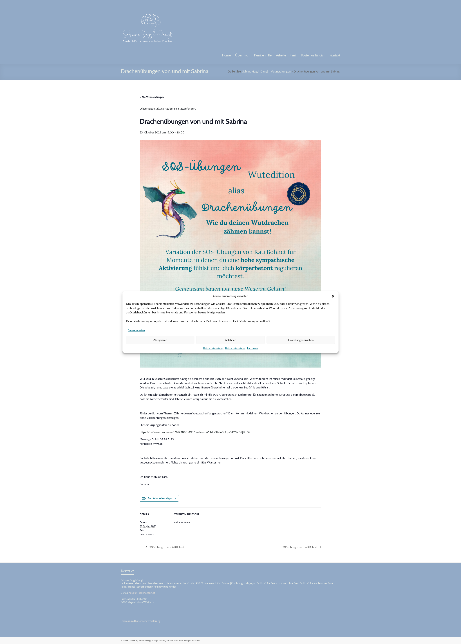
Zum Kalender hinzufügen (160, 498)
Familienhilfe (263, 55)
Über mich (242, 55)
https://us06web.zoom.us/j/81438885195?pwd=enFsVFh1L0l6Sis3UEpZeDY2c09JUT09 (195, 432)
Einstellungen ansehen (301, 340)
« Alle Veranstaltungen (152, 96)
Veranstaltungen (281, 71)
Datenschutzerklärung (213, 348)
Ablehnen (230, 340)
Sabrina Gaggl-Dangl (255, 71)
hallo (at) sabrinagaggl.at (142, 592)
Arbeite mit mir (286, 55)
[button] (333, 296)
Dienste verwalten (136, 330)
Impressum (252, 348)
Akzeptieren (160, 340)
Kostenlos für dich (313, 55)
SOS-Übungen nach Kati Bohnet (166, 547)
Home (226, 55)
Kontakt (335, 55)
